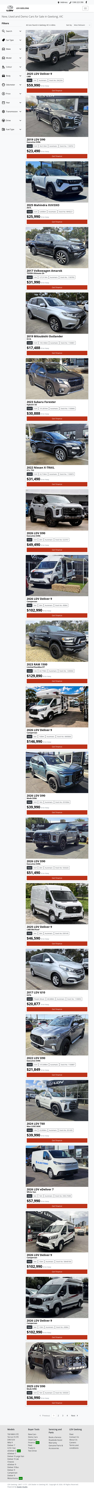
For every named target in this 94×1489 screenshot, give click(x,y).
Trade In (31, 1448)
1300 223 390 (77, 2)
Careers (72, 1442)
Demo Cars (33, 1437)
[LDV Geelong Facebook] (86, 2)
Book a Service (55, 1437)
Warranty (53, 1442)
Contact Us (74, 1437)
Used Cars (32, 1440)
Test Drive (32, 1450)
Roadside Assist (55, 1440)
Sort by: (69, 25)
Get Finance (57, 90)
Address (64, 2)
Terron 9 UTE (13, 1437)
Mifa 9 (10, 1442)
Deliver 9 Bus (13, 1467)
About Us (73, 1440)
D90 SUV (11, 1440)
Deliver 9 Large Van (15, 1456)
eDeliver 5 (11, 1450)
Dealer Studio (22, 1487)
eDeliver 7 (11, 1453)
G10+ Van (11, 1448)
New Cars (32, 1434)
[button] (85, 8)
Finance (31, 1442)
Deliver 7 (11, 1445)
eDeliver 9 (11, 1464)
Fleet (30, 1445)
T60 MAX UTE (13, 1434)
